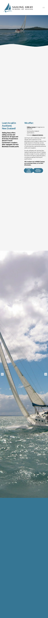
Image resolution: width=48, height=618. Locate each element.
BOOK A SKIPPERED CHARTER (38, 170)
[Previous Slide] (2, 374)
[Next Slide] (45, 374)
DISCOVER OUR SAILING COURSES (28, 170)
